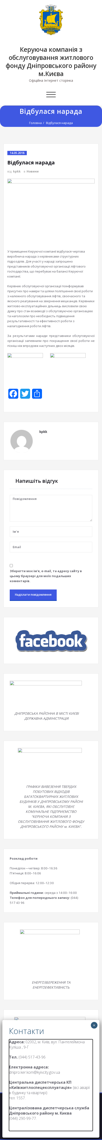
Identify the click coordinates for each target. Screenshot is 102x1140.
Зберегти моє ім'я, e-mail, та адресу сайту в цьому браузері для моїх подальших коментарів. (46, 576)
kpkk (17, 171)
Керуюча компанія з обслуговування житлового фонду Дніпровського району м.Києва (51, 61)
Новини (33, 171)
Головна (35, 123)
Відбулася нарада (59, 123)
